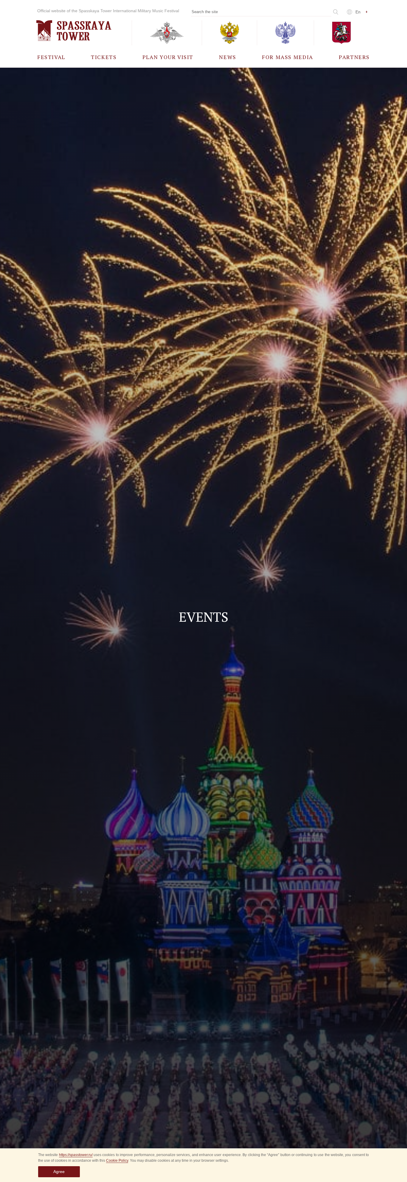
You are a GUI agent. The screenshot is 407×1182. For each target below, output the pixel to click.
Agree (59, 1171)
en (358, 12)
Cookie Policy (117, 1160)
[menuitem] (51, 56)
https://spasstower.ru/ (76, 1155)
